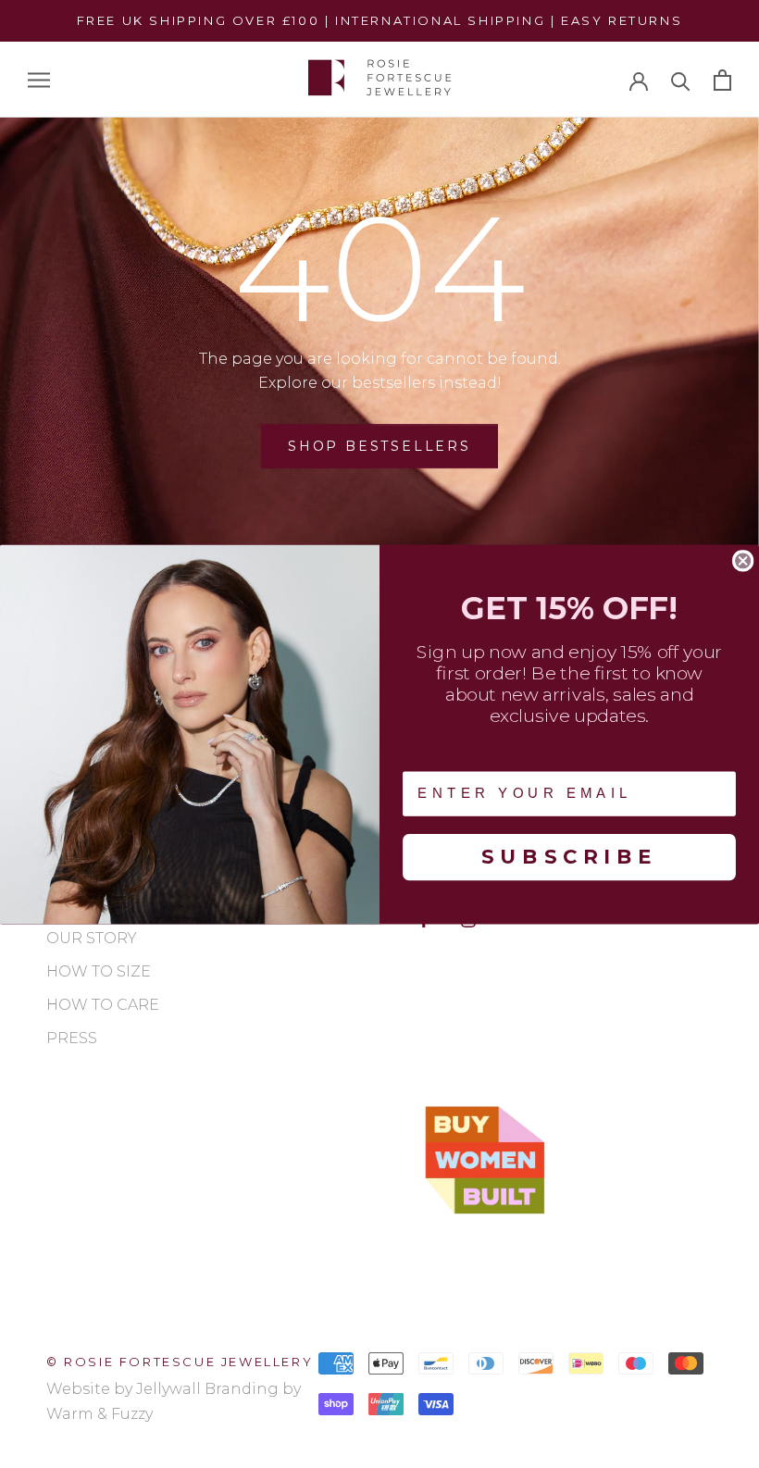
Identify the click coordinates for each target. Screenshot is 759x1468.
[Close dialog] (743, 560)
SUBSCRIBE (569, 856)
